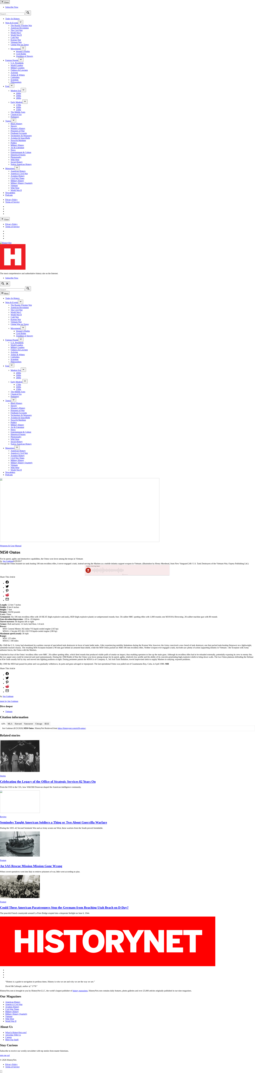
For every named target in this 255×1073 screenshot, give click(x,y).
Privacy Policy (11, 199)
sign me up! (5, 1055)
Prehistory (15, 117)
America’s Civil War (19, 173)
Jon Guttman (8, 561)
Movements (15, 49)
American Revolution (20, 28)
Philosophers (16, 82)
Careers (8, 1037)
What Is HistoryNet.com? (16, 1032)
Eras (7, 86)
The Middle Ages (18, 112)
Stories (3, 776)
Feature (3, 860)
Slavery (14, 126)
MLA (10, 724)
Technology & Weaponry (21, 135)
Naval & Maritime (18, 140)
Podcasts (9, 195)
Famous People (11, 60)
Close (6, 2)
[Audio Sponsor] (147, 570)
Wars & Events (11, 23)
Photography (16, 157)
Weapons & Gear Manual (10, 546)
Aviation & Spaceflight (20, 138)
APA (3, 724)
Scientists (14, 80)
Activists (14, 72)
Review (3, 817)
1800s (18, 98)
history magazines (80, 991)
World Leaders (17, 65)
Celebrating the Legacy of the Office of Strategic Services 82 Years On (48, 781)
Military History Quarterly (22, 183)
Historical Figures (18, 155)
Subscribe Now (11, 7)
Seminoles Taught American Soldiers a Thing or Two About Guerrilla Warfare (53, 822)
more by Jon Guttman (9, 701)
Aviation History (18, 176)
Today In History (12, 19)
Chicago (38, 724)
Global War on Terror (20, 45)
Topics (8, 121)
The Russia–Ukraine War (21, 25)
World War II (16, 35)
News (13, 150)
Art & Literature (17, 147)
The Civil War (17, 30)
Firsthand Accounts (19, 133)
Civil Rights (21, 54)
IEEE (46, 724)
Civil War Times (17, 178)
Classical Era (16, 114)
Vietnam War (16, 42)
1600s (18, 107)
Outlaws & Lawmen (19, 70)
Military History (17, 145)
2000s (18, 93)
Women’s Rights (23, 51)
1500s (18, 110)
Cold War (15, 37)
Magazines (9, 168)
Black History (16, 124)
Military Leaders (17, 68)
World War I (16, 33)
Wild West (15, 159)
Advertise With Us (13, 1035)
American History (18, 171)
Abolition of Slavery (24, 56)
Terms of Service (12, 202)
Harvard (18, 724)
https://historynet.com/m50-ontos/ (72, 728)
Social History (17, 162)
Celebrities (15, 77)
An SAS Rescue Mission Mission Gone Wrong (31, 866)
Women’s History (18, 128)
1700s (18, 105)
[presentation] (20, 22)
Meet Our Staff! (12, 1040)
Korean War (16, 40)
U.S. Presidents (17, 63)
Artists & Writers (18, 75)
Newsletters (10, 193)
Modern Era (16, 91)
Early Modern (16, 102)
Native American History (21, 164)
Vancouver (28, 724)
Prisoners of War (18, 131)
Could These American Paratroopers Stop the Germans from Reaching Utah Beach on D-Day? (64, 907)
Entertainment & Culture (21, 152)
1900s (18, 96)
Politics (14, 143)
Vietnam (14, 185)
